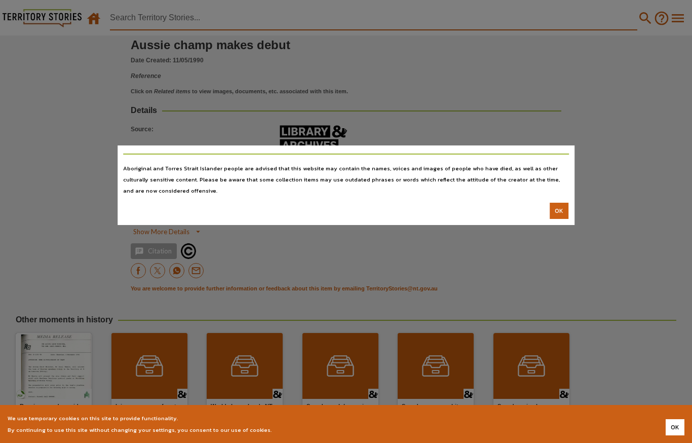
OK (559, 210)
